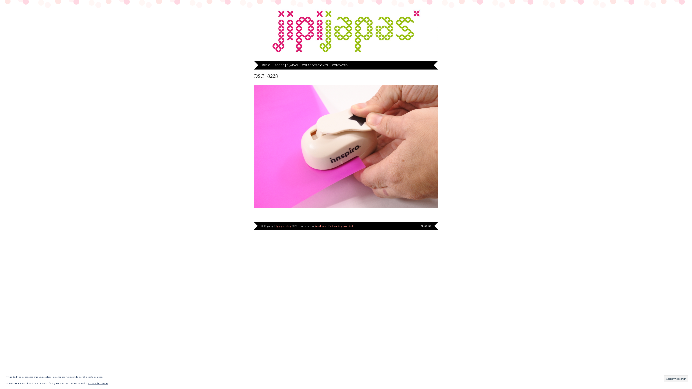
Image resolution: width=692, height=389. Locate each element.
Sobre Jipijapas (286, 65)
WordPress (320, 225)
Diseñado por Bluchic (426, 226)
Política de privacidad (341, 225)
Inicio (266, 65)
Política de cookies (98, 383)
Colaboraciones (315, 65)
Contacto (340, 65)
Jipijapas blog (283, 225)
